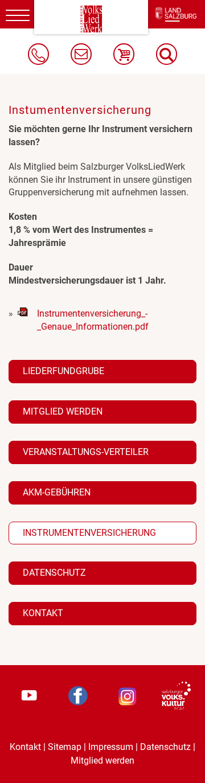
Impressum (110, 746)
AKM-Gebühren (57, 492)
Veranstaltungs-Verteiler (86, 451)
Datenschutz (54, 572)
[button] (166, 54)
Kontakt (43, 613)
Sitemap (64, 746)
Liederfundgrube (63, 371)
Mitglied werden (62, 411)
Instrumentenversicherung (89, 532)
